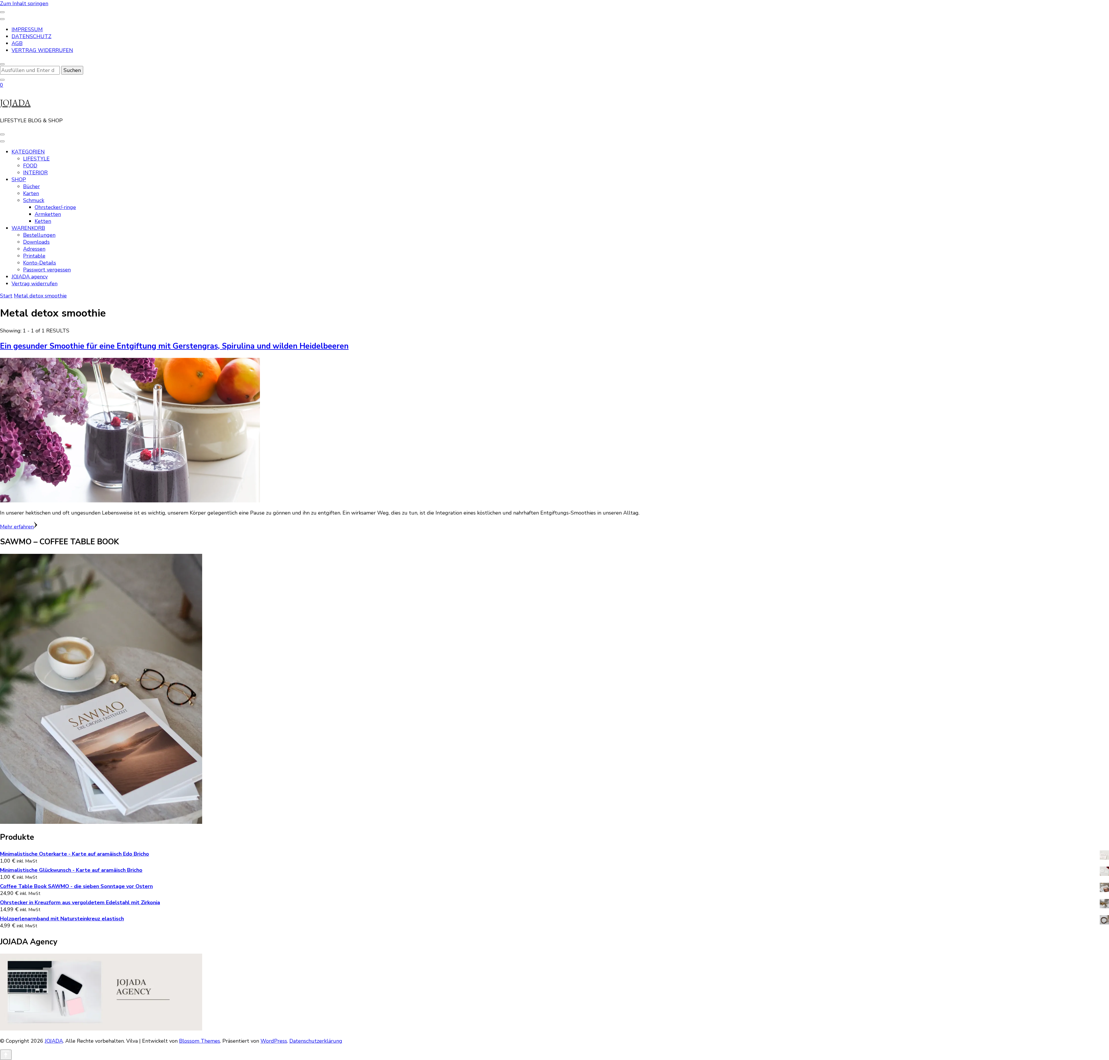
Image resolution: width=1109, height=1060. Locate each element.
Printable (34, 255)
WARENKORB (28, 228)
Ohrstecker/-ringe (55, 207)
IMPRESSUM (27, 29)
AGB (17, 43)
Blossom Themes (199, 1040)
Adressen (34, 248)
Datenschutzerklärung (315, 1040)
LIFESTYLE (36, 158)
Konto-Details (39, 262)
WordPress (273, 1040)
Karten (31, 193)
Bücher (31, 186)
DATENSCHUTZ (31, 36)
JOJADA (15, 102)
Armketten (48, 214)
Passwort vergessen (47, 269)
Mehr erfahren (17, 526)
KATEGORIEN (28, 151)
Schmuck (33, 200)
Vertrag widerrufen (34, 283)
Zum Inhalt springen (24, 3)
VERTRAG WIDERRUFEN (42, 50)
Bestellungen (39, 235)
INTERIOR (35, 172)
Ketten (43, 221)
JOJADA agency (30, 276)
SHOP (19, 179)
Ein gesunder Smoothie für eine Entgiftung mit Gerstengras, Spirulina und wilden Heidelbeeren (174, 346)
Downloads (36, 241)
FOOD (30, 165)
